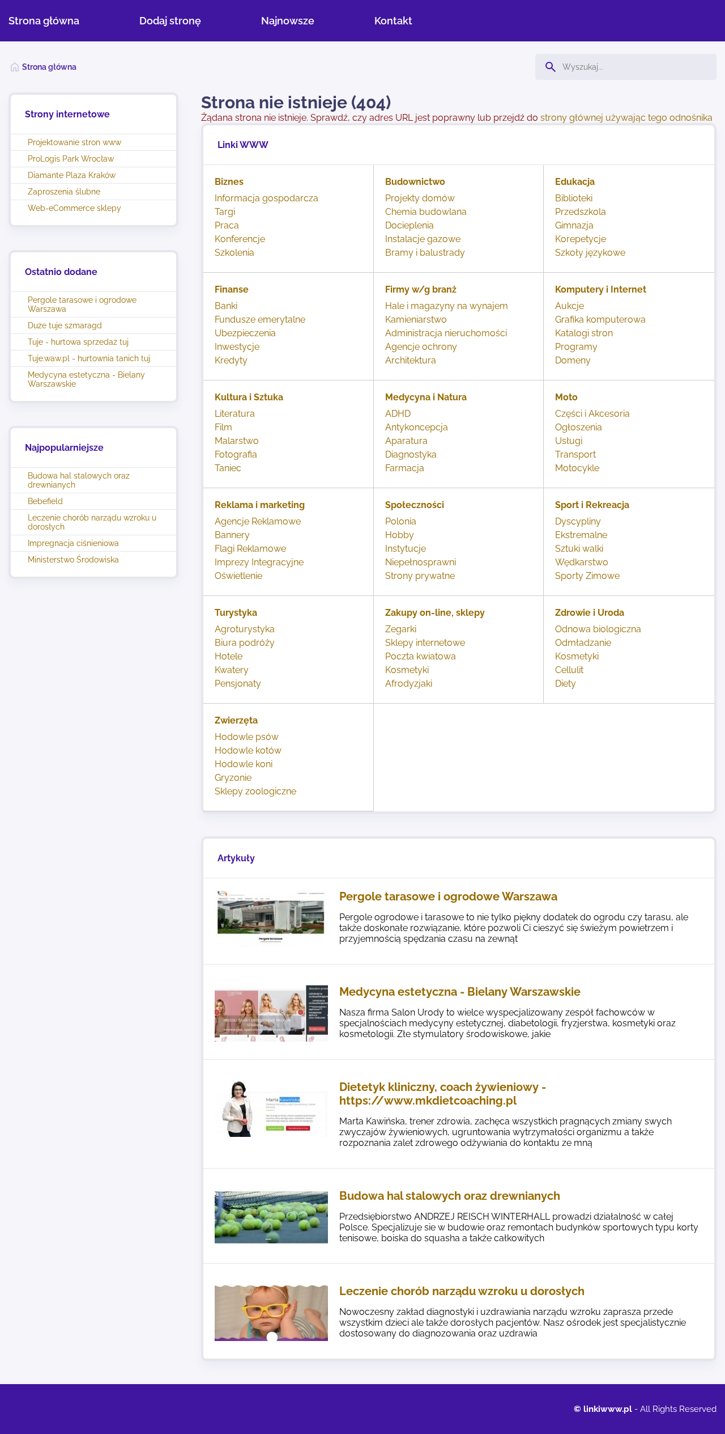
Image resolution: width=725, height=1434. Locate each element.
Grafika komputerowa (600, 319)
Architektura (410, 360)
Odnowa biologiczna (598, 629)
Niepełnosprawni (420, 562)
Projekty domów (420, 198)
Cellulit (569, 670)
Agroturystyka (245, 629)
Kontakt (393, 21)
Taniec (228, 468)
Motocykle (577, 468)
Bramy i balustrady (425, 252)
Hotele (228, 656)
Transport (575, 454)
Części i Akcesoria (592, 413)
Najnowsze (287, 21)
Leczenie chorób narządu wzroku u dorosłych (92, 522)
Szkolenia (234, 252)
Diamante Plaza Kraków (72, 175)
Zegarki (400, 629)
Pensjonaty (238, 683)
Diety (565, 683)
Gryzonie (233, 777)
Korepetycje (580, 239)
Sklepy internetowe (425, 642)
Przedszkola (580, 211)
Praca (227, 225)
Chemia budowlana (426, 211)
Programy (576, 346)
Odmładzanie (583, 642)
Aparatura (406, 440)
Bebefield (45, 501)
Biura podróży (245, 642)
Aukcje (569, 306)
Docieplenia (409, 225)
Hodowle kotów (248, 750)
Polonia (400, 521)
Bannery (232, 535)
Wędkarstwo (581, 562)
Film (223, 427)
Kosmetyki (407, 670)
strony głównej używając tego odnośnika (626, 117)
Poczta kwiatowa (420, 656)
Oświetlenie (238, 575)
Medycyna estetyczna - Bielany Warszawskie (86, 379)
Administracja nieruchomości (446, 333)
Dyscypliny (578, 521)
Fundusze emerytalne (260, 319)
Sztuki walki (579, 548)
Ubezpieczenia (245, 333)
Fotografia (236, 454)
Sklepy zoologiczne (255, 791)
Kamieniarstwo (416, 319)
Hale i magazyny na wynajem (446, 306)
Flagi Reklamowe (250, 548)
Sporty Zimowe (587, 575)
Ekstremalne (581, 535)
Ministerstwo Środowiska (73, 559)
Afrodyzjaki (408, 683)
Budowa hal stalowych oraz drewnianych (79, 480)
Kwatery (232, 670)
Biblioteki (573, 198)
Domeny (573, 360)
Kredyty (231, 360)
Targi (225, 211)
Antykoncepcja (416, 427)
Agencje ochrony (421, 346)
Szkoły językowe (590, 252)
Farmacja (404, 468)
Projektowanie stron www (74, 142)
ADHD (398, 413)
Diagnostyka (411, 454)
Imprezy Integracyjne (259, 562)
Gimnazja (574, 225)
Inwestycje (237, 346)
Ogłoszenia (578, 427)
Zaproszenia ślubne (64, 191)
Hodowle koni (243, 764)
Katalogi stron (584, 333)
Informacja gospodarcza (266, 198)
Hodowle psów (247, 736)
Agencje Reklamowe (258, 521)
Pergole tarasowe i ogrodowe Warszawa (82, 304)
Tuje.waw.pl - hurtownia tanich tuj (89, 358)
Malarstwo (237, 440)
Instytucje (405, 548)
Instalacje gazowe (422, 239)
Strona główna (43, 21)
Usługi (568, 440)
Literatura (235, 413)
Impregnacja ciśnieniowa (73, 543)
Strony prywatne (420, 575)
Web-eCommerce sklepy (74, 208)
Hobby (399, 535)
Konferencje (240, 239)
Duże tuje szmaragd (65, 325)
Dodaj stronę (170, 21)
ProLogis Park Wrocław (71, 158)
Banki (226, 306)
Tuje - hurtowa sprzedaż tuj (78, 341)
